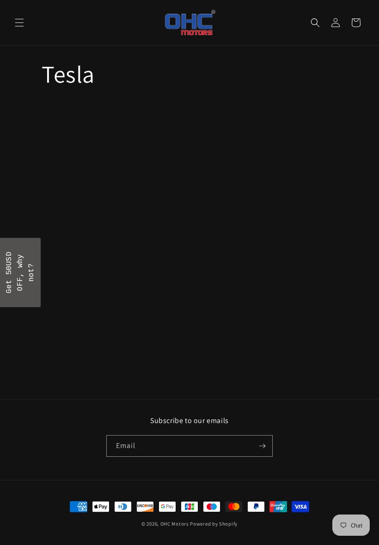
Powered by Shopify (214, 524)
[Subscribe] (262, 446)
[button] (19, 22)
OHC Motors (174, 524)
